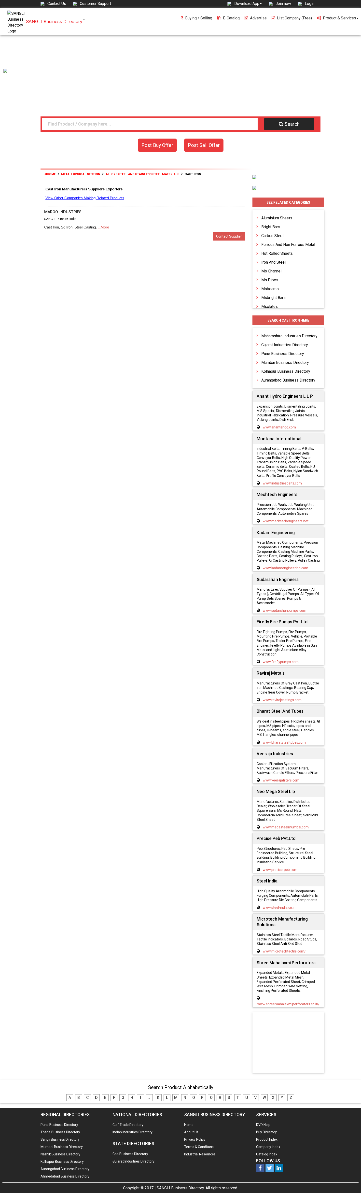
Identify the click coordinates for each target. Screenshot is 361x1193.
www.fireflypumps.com (281, 662)
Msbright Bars (273, 297)
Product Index (267, 1139)
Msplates (269, 306)
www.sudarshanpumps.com (284, 610)
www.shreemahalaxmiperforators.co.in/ (288, 1004)
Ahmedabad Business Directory (65, 1176)
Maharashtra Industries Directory (289, 336)
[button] (248, 3)
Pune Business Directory (282, 353)
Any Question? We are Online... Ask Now (350, 1181)
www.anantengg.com (279, 427)
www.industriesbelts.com (282, 483)
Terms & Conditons (199, 1147)
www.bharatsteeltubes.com (284, 742)
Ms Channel (271, 271)
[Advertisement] (180, 72)
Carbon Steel (272, 235)
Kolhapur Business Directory (285, 371)
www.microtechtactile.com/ (284, 951)
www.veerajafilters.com (281, 780)
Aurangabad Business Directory (288, 380)
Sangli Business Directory (60, 1139)
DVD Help (263, 1125)
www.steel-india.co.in (279, 907)
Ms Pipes (269, 280)
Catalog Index (266, 1154)
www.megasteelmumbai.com (286, 827)
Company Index (268, 1147)
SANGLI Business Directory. (181, 1188)
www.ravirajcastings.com (282, 700)
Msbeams (270, 288)
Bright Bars (270, 227)
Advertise (258, 18)
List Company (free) (294, 18)
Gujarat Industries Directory (284, 344)
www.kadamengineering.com (285, 568)
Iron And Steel (273, 262)
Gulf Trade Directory (127, 1125)
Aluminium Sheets (276, 218)
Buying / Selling (198, 18)
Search (292, 124)
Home (51, 174)
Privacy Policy (194, 1139)
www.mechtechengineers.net (285, 521)
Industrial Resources (200, 1154)
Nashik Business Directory (60, 1154)
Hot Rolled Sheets (277, 253)
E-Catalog (231, 18)
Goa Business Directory (130, 1154)
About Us (191, 1132)
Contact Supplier (229, 236)
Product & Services (339, 18)
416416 (63, 219)
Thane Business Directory (60, 1132)
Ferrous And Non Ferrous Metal (288, 244)
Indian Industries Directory (132, 1132)
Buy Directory (266, 1132)
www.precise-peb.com (280, 870)
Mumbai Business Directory (285, 362)
